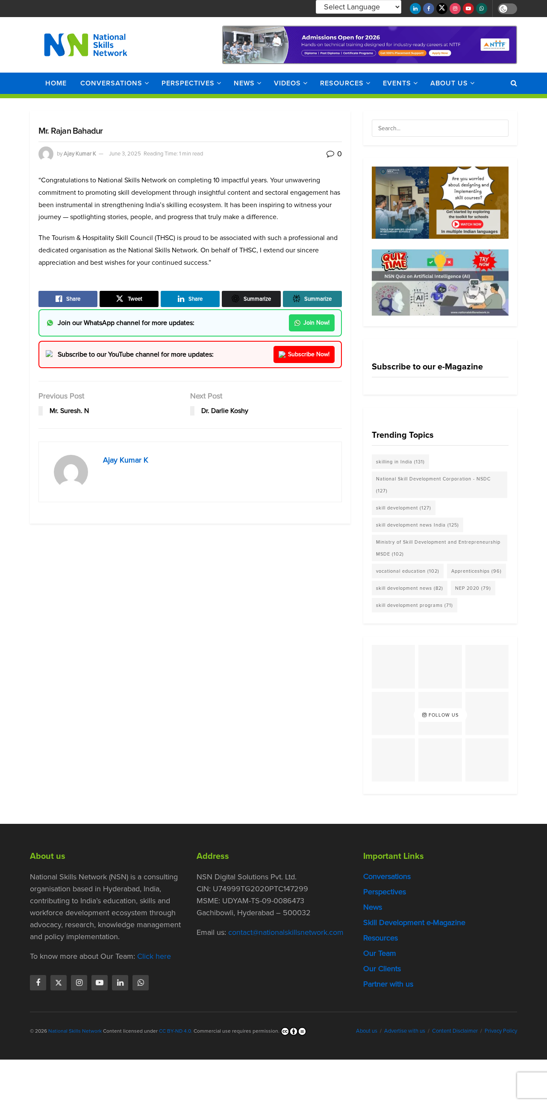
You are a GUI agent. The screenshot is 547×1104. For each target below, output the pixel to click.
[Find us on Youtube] (468, 8)
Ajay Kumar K (80, 153)
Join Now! (316, 322)
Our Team (379, 953)
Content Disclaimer (455, 1031)
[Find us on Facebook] (428, 8)
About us (449, 83)
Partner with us (388, 984)
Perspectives (188, 83)
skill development (403, 507)
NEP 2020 (473, 588)
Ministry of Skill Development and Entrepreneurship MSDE (438, 548)
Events (397, 83)
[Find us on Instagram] (455, 8)
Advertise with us (404, 1031)
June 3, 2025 (125, 153)
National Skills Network (75, 1031)
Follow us (443, 715)
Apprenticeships (476, 571)
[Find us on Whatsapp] (481, 8)
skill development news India (417, 524)
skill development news (409, 588)
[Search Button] (514, 83)
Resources (342, 83)
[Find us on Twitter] (441, 8)
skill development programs (414, 605)
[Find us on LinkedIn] (415, 8)
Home (56, 83)
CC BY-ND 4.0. (175, 1031)
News (244, 83)
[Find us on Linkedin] (120, 983)
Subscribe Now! (308, 354)
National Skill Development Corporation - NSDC (433, 484)
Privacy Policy (501, 1031)
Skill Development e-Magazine (414, 922)
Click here (154, 956)
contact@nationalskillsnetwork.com (286, 932)
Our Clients (382, 969)
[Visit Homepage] (85, 45)
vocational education (407, 571)
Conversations (111, 83)
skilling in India (400, 461)
